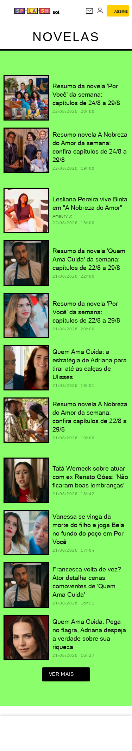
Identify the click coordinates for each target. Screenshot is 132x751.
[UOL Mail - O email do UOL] (89, 11)
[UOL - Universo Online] (55, 12)
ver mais (61, 674)
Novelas (66, 37)
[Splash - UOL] (32, 11)
